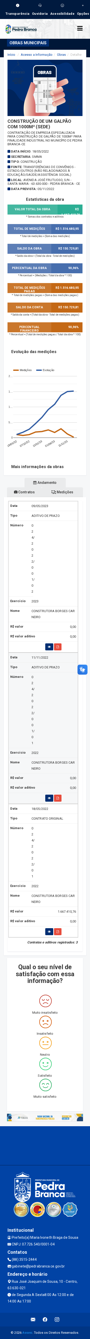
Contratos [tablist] (26, 492)
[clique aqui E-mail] (33, 1319)
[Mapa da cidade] (45, 1145)
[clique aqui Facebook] (45, 1319)
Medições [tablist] (65, 492)
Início (12, 55)
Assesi (27, 1332)
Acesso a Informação (36, 55)
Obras (61, 55)
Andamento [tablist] (47, 483)
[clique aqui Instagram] (57, 1319)
